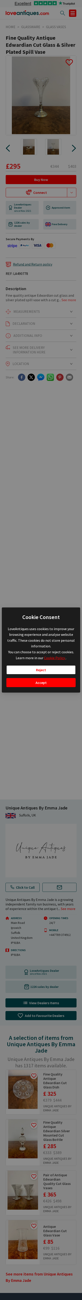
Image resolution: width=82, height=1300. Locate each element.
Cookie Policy (55, 658)
